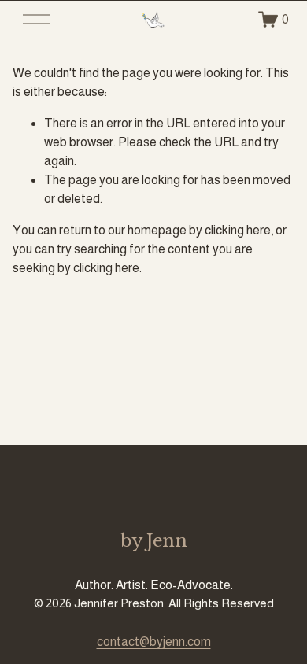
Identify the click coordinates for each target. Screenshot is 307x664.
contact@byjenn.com (154, 641)
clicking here (238, 230)
